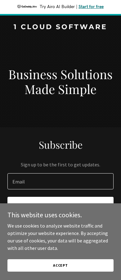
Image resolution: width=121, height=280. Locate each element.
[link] (60, 27)
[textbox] (60, 181)
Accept (60, 265)
